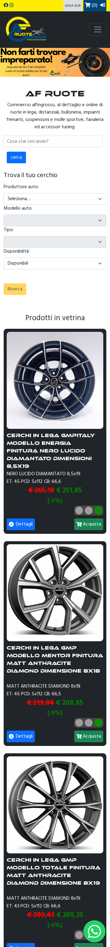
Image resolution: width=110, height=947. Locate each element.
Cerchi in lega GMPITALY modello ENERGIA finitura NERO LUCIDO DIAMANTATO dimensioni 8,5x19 (51, 451)
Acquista (92, 524)
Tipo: (9, 230)
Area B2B (73, 6)
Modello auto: (18, 208)
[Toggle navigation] (97, 29)
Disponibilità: (17, 251)
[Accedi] (102, 5)
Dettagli (24, 524)
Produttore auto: (21, 187)
